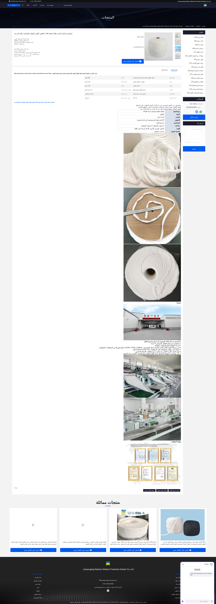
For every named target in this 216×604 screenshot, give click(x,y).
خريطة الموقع (38, 594)
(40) (195, 70)
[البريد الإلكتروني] (197, 112)
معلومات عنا (50, 5)
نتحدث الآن (194, 117)
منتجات (58, 5)
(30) (198, 41)
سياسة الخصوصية (37, 597)
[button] (178, 58)
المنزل (203, 26)
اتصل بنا (42, 5)
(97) (196, 63)
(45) (197, 78)
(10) (197, 67)
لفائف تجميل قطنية (174, 490)
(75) (198, 59)
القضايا (38, 591)
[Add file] (212, 601)
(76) (196, 89)
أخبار (38, 587)
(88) (197, 48)
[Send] (182, 601)
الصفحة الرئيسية (68, 5)
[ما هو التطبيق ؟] (200, 112)
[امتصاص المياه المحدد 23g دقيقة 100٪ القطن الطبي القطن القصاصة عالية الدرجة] (158, 46)
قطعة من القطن (189, 26)
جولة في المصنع (38, 581)
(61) (195, 93)
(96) (199, 44)
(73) (196, 85)
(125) (198, 37)
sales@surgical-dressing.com (18, 1)
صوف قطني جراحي (149, 490)
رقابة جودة (38, 584)
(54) (197, 81)
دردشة (13, 5)
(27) (196, 74)
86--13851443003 (36, 1)
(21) (194, 56)
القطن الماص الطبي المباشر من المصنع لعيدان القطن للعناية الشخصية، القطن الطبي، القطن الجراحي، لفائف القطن (134, 543)
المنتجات (198, 26)
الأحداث (35, 5)
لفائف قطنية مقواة (162, 490)
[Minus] (183, 564)
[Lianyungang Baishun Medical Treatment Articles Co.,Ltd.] (205, 5)
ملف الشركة (38, 577)
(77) (198, 52)
